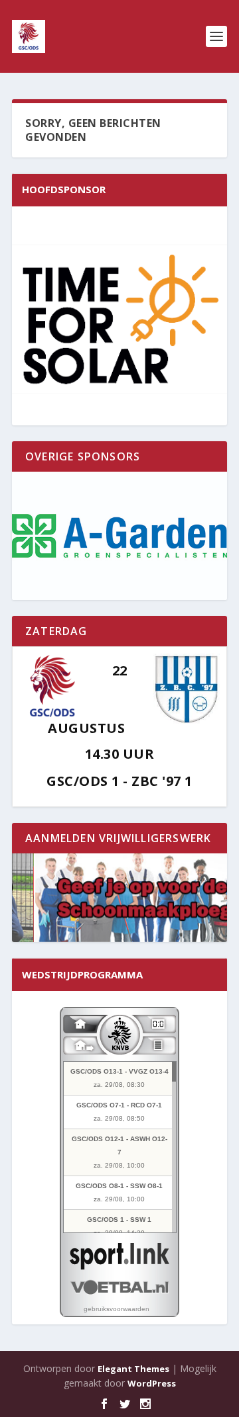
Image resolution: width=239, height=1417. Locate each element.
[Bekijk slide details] (119, 536)
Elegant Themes (133, 1369)
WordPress (151, 1383)
